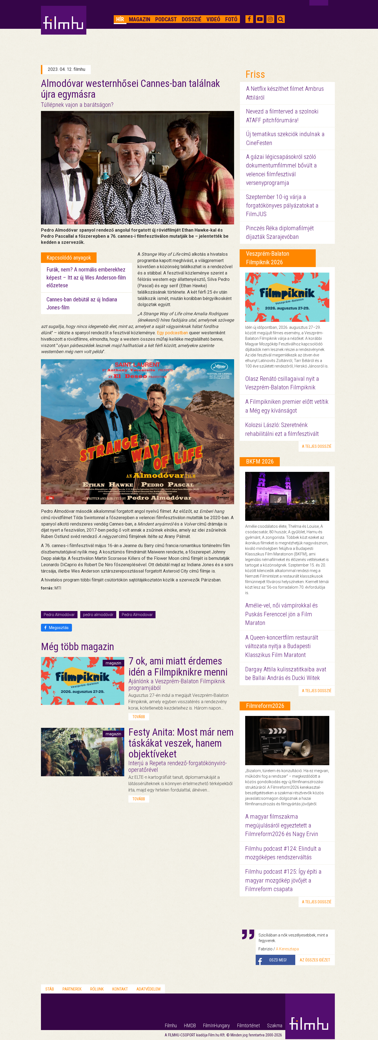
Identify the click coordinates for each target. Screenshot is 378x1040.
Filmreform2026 (265, 705)
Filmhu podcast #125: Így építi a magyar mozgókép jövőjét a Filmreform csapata (283, 880)
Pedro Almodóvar (59, 614)
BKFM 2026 (260, 461)
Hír (120, 19)
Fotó (231, 19)
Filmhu (171, 1025)
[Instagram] (270, 19)
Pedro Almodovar (137, 614)
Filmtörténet (248, 1025)
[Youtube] (260, 19)
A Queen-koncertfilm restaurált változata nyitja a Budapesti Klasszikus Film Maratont (281, 646)
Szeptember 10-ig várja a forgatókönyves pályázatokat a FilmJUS (282, 205)
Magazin (139, 19)
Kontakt (120, 989)
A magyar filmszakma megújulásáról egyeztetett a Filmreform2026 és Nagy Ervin (281, 825)
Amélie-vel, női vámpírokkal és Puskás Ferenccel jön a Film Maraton (281, 614)
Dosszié (191, 19)
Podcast (166, 19)
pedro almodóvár (98, 614)
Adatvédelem (148, 989)
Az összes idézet (315, 960)
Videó (213, 19)
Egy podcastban (172, 332)
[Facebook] (249, 19)
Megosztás (58, 627)
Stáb (49, 989)
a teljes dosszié (317, 446)
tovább (139, 717)
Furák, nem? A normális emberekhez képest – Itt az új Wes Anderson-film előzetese (86, 277)
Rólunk (97, 989)
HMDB (190, 1025)
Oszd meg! (278, 960)
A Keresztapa (287, 949)
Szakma (274, 1025)
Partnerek (72, 989)
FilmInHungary (216, 1025)
